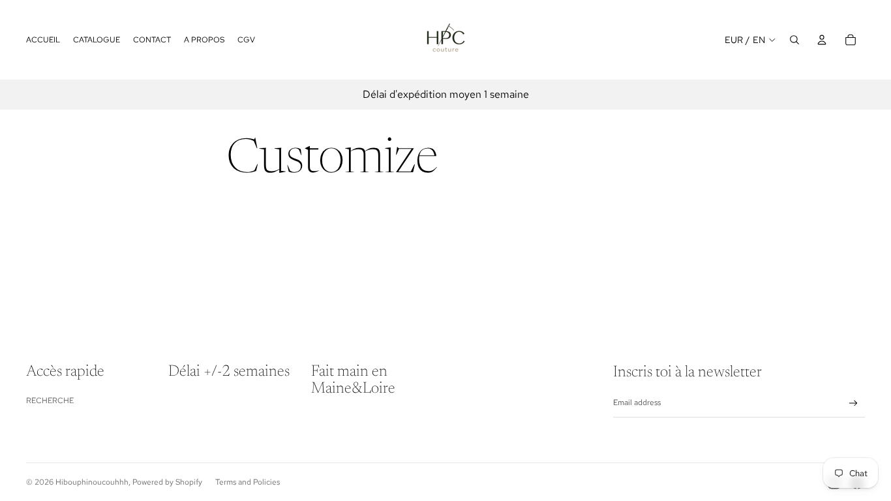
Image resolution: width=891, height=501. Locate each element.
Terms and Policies (247, 482)
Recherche (50, 400)
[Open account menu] (822, 39)
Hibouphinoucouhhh (91, 482)
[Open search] (794, 39)
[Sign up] (853, 403)
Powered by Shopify (167, 482)
